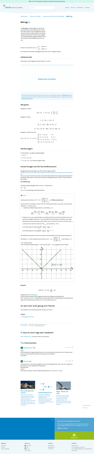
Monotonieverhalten (50, 172)
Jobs (27, 447)
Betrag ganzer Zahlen (28, 317)
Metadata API (51, 447)
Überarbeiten (87, 405)
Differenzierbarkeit (32, 172)
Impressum (74, 450)
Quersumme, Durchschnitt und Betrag (53, 16)
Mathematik (24, 16)
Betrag (70, 16)
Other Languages (5, 448)
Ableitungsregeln (32, 295)
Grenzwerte (59, 172)
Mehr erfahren (63, 428)
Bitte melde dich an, (26, 336)
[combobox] (42, 7)
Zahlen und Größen (35, 16)
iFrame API (50, 448)
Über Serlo (3, 445)
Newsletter (28, 445)
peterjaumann (28, 348)
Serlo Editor (51, 445)
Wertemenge (40, 172)
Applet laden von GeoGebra (48, 79)
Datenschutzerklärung (27, 98)
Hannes (26, 361)
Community (27, 450)
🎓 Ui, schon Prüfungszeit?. (47, 1)
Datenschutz (75, 445)
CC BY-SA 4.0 (31, 325)
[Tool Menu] (72, 347)
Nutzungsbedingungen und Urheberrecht (82, 448)
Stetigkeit (23, 172)
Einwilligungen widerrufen (78, 447)
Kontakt (3, 447)
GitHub (27, 448)
